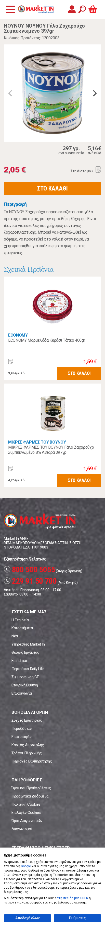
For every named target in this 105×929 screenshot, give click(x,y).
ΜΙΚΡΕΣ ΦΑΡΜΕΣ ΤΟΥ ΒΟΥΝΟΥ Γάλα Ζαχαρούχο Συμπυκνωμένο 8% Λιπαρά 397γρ (51, 450)
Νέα (14, 636)
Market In (36, 9)
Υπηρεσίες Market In (28, 644)
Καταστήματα (22, 628)
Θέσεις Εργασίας (25, 652)
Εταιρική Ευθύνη (24, 685)
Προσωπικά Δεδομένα (29, 796)
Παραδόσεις (21, 728)
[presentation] (10, 93)
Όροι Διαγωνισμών (26, 820)
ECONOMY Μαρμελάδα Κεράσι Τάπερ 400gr (46, 340)
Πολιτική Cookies (26, 804)
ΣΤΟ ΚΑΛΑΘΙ (52, 188)
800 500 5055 (30, 569)
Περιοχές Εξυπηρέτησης (31, 761)
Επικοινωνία (21, 693)
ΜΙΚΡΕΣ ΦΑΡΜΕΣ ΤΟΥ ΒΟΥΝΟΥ (37, 442)
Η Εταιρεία (20, 620)
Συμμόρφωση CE (25, 677)
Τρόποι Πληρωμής (26, 753)
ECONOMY (18, 335)
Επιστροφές (21, 736)
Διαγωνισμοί (21, 829)
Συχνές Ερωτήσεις (26, 720)
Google (26, 866)
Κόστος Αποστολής (27, 745)
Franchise (19, 660)
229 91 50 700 (31, 581)
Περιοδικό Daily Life (27, 668)
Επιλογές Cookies (26, 812)
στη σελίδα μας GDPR (72, 898)
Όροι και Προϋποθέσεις (31, 788)
